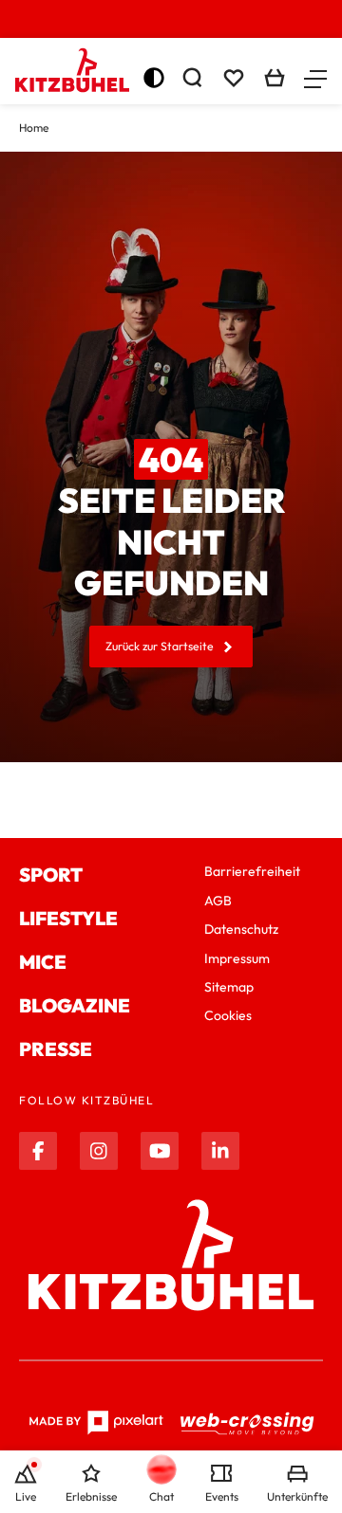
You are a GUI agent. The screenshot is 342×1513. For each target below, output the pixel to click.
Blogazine (74, 1005)
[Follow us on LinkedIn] (220, 1151)
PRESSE (55, 1049)
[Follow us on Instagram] (99, 1151)
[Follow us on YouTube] (160, 1151)
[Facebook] (38, 1151)
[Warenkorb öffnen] (274, 78)
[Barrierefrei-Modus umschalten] (154, 78)
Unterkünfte (297, 1496)
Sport (51, 874)
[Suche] (192, 78)
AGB (218, 900)
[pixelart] (96, 1423)
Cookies (228, 1015)
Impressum (237, 958)
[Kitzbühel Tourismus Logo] (72, 70)
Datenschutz (241, 929)
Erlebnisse (91, 1496)
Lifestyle (68, 918)
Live (25, 1496)
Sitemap (229, 986)
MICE (42, 962)
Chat (161, 1496)
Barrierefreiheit (252, 871)
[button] (315, 78)
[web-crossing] (247, 1423)
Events (221, 1496)
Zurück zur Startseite (159, 646)
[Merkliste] (234, 78)
